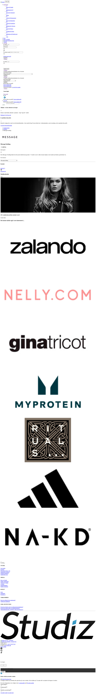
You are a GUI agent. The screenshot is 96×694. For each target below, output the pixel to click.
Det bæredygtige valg (5, 570)
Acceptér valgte (4, 692)
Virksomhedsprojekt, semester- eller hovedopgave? (12, 609)
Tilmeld (5, 42)
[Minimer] (2, 665)
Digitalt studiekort (5, 573)
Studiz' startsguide (5, 581)
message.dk (3, 171)
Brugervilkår (3, 646)
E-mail (4, 44)
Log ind (5, 100)
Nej (1, 671)
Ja (4, 671)
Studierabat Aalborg (5, 572)
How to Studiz (6, 39)
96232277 (3, 168)
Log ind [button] (5, 43)
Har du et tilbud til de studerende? (8, 600)
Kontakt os (3, 594)
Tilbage (5, 59)
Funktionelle (3, 687)
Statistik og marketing (5, 690)
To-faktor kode (6, 52)
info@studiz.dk (7, 645)
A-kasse (2, 584)
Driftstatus (3, 593)
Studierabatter (6, 128)
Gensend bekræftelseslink (6, 125)
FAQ (2, 592)
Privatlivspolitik (30, 683)
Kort (4, 38)
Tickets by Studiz (4, 582)
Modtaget (3, 115)
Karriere (2, 569)
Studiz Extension (4, 586)
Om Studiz (3, 568)
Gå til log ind (8, 115)
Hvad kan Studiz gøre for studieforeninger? (10, 608)
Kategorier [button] (5, 4)
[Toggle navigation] (7, 2)
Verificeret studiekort (5, 601)
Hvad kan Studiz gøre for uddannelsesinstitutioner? (12, 607)
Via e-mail (5, 94)
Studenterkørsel (4, 585)
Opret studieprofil (7, 84)
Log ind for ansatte (16, 87)
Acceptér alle (11, 692)
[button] (5, 58)
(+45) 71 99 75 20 (11, 644)
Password (5, 46)
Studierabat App (4, 574)
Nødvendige (3, 684)
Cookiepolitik (22, 683)
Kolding (5, 129)
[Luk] (5, 665)
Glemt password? (7, 56)
